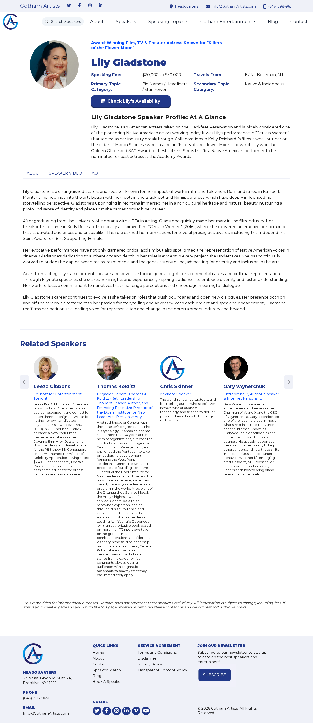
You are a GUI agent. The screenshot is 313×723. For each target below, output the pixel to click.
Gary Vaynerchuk (244, 386)
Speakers (126, 21)
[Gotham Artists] (10, 22)
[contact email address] (208, 6)
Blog (273, 21)
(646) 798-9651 (280, 6)
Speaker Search (107, 670)
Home (98, 652)
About (97, 21)
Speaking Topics (166, 21)
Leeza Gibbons (52, 386)
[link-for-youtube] (146, 711)
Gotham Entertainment (226, 21)
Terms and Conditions (157, 652)
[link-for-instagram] (90, 5)
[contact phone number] (265, 6)
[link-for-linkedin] (100, 5)
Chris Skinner (176, 386)
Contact (299, 21)
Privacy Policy (150, 664)
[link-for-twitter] (69, 5)
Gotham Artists (40, 6)
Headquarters (186, 6)
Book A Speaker (107, 681)
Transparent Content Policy (162, 670)
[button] (131, 102)
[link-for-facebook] (79, 5)
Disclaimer (147, 658)
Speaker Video (65, 173)
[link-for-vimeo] (136, 711)
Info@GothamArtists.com (234, 6)
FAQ (93, 173)
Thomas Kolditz (116, 386)
